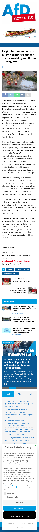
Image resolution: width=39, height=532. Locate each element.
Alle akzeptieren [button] (19, 508)
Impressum (19, 527)
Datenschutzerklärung (10, 486)
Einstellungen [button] (17, 488)
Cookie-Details (9, 523)
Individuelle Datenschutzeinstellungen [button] (19, 515)
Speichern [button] (19, 502)
